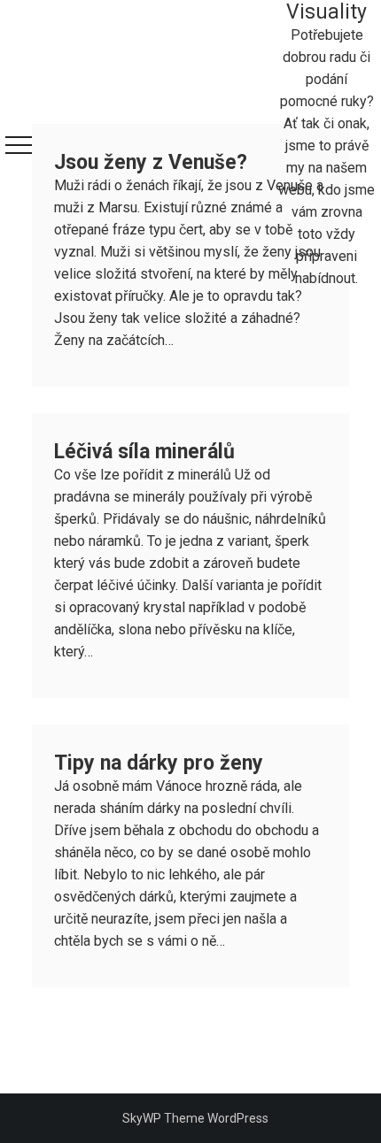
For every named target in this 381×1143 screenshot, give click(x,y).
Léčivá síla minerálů (144, 452)
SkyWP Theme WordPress (195, 1118)
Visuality (326, 12)
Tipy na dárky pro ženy (158, 763)
